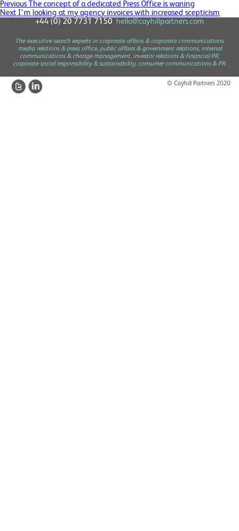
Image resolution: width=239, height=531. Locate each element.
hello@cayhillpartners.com (160, 21)
